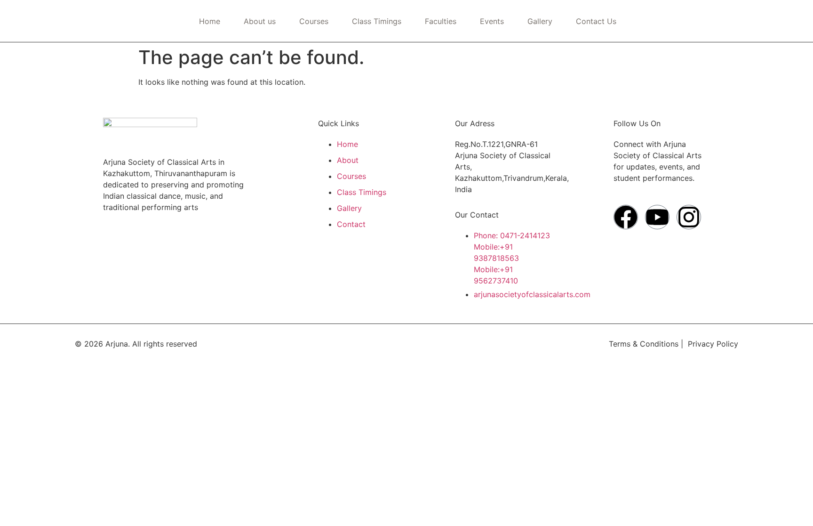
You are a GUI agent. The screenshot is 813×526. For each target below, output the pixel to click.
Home (209, 21)
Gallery (539, 21)
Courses (313, 21)
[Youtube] (657, 217)
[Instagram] (689, 217)
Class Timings (376, 21)
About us (260, 21)
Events (492, 21)
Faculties (440, 21)
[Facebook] (626, 217)
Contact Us (596, 21)
